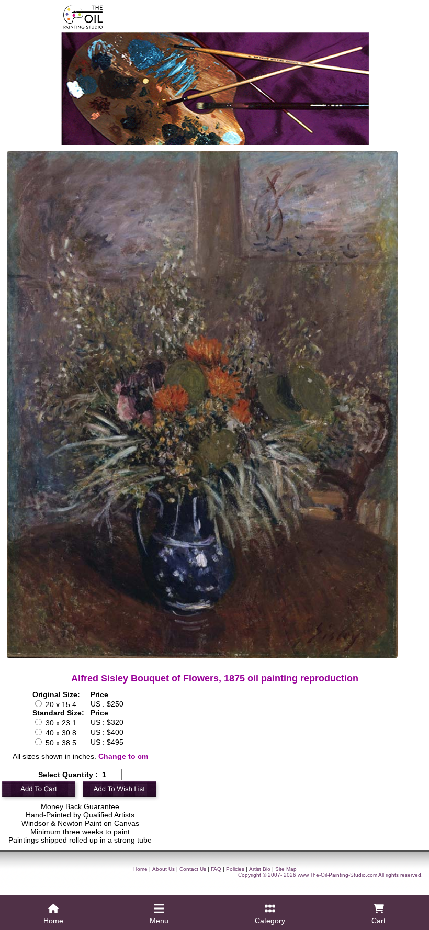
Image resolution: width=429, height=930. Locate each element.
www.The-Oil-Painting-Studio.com (337, 875)
